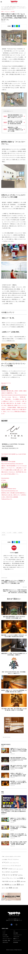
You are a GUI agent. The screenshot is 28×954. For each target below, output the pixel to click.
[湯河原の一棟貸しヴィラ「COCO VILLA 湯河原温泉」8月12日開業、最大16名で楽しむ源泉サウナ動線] (14, 682)
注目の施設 (13, 11)
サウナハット (12, 869)
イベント (5, 862)
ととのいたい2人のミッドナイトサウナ (13, 856)
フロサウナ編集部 (14, 552)
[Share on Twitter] (15, 26)
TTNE (3, 856)
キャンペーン (16, 862)
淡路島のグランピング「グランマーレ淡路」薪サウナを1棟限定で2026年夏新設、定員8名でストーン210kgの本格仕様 (18, 750)
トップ (4, 931)
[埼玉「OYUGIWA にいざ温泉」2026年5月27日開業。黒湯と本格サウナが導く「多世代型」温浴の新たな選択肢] (5, 843)
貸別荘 (7, 887)
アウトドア (10, 859)
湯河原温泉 (20, 532)
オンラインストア (17, 940)
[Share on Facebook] (12, 26)
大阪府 (15, 881)
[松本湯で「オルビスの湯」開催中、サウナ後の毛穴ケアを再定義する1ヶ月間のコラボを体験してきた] (5, 835)
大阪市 (12, 881)
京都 (18, 878)
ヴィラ (15, 878)
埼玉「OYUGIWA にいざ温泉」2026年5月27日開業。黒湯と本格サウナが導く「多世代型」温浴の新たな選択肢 (18, 843)
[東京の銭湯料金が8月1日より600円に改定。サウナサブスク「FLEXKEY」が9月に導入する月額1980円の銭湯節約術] (14, 801)
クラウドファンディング (6, 865)
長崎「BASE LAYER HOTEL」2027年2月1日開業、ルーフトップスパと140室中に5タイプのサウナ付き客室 (18, 767)
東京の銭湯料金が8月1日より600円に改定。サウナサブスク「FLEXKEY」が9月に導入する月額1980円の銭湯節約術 (13, 811)
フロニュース (7, 11)
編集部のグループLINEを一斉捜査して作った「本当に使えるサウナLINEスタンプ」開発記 (18, 819)
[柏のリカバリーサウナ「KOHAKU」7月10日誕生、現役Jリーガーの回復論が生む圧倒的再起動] (5, 828)
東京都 (6, 884)
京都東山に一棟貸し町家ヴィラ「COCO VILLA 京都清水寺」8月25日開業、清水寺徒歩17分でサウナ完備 (18, 774)
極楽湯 (10, 884)
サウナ (5, 868)
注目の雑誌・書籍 (6, 940)
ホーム (2, 6)
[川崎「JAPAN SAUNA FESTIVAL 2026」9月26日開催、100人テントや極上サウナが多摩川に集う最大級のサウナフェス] (14, 663)
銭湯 (10, 888)
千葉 (24, 878)
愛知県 (24, 881)
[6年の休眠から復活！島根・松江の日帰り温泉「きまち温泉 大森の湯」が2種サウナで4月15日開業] (14, 700)
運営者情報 (15, 942)
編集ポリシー (16, 938)
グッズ (12, 865)
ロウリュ (11, 878)
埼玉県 (6, 881)
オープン (11, 862)
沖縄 (13, 884)
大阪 (10, 881)
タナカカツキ (20, 869)
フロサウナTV (16, 936)
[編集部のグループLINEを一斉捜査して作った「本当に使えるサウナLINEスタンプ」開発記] (5, 820)
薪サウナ (3, 887)
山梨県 (21, 881)
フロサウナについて (17, 934)
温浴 (18, 884)
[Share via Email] (19, 26)
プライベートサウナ (10, 875)
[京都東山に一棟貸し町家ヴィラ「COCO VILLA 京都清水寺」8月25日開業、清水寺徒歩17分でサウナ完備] (5, 775)
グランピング (18, 865)
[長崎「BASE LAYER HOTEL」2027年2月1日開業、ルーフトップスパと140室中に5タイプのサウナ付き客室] (5, 767)
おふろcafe (9, 532)
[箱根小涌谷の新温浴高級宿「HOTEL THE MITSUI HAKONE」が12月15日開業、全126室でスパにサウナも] (14, 608)
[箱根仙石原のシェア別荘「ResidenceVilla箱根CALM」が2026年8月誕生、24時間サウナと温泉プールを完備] (14, 645)
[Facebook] (11, 924)
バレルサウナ (14, 872)
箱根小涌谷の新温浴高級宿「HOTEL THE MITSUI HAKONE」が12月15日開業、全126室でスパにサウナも (18, 759)
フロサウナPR (5, 936)
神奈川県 (3, 534)
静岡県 (16, 887)
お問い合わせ (5, 942)
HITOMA (3, 532)
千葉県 (3, 881)
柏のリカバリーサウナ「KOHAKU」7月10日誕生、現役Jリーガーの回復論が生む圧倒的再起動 (18, 827)
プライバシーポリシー (7, 938)
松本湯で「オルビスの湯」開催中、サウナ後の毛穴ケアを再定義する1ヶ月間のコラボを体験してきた (18, 835)
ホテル (20, 875)
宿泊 (18, 881)
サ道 (17, 869)
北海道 (21, 878)
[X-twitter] (14, 924)
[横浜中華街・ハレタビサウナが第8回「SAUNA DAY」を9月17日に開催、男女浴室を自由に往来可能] (14, 626)
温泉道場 (14, 532)
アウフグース (16, 859)
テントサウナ (6, 872)
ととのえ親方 (4, 859)
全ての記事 (7, 6)
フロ (14, 931)
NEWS (2, 11)
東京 (3, 884)
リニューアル (5, 878)
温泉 (15, 884)
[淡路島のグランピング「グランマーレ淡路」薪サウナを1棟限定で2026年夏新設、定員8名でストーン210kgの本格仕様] (5, 750)
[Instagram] (16, 924)
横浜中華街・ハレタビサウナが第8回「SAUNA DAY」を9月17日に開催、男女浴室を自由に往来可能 (18, 782)
